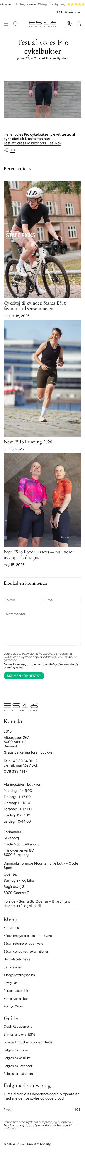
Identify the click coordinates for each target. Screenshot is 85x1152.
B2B (59, 12)
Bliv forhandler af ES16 (19, 1034)
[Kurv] (78, 23)
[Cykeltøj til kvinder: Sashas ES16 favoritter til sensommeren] (42, 239)
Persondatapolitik (16, 991)
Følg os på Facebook (18, 1066)
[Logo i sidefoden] (21, 707)
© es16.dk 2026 (14, 1144)
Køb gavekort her (16, 999)
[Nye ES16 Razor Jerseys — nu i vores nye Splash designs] (42, 500)
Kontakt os (11, 928)
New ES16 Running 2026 (28, 442)
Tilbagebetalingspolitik (19, 975)
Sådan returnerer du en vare (23, 943)
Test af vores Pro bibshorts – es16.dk (32, 143)
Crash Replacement (18, 1026)
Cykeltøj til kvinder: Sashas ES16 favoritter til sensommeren (35, 306)
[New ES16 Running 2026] (42, 378)
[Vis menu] (5, 23)
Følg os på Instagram (18, 1074)
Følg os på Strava (16, 1050)
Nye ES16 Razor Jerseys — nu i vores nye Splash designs (39, 555)
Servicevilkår (64, 657)
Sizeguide (11, 983)
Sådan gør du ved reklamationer (26, 951)
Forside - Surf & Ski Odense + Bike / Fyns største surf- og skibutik (37, 903)
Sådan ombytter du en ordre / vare (28, 936)
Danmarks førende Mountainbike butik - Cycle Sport (41, 865)
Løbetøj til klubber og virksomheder (28, 1042)
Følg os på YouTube (17, 1058)
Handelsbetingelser (18, 959)
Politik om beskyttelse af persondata (28, 657)
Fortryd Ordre (13, 1006)
